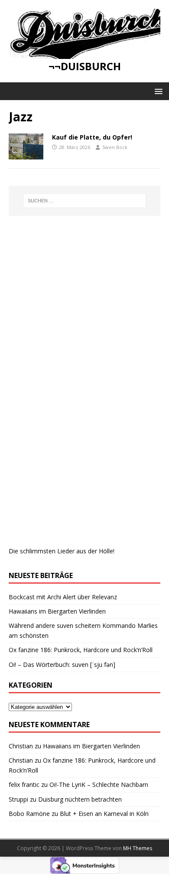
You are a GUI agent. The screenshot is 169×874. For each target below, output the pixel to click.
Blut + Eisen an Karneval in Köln (104, 813)
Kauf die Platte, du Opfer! (92, 137)
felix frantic (24, 784)
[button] (157, 90)
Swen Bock (114, 147)
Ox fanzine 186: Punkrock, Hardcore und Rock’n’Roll (81, 650)
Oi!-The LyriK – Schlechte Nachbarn (98, 784)
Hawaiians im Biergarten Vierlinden (57, 611)
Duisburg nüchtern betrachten (80, 799)
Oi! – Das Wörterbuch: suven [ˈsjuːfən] (62, 664)
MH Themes (137, 848)
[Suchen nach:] (84, 200)
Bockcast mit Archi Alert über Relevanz (63, 597)
